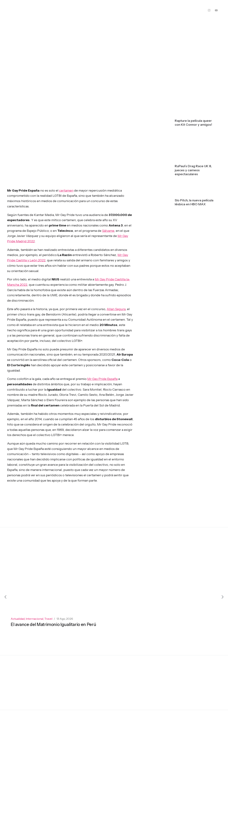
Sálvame (108, 231)
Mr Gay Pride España (102, 379)
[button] (5, 597)
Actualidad (18, 618)
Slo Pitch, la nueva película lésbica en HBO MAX (194, 202)
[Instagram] (209, 10)
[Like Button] (123, 647)
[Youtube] (216, 10)
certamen (66, 190)
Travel (48, 618)
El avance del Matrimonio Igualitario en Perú (53, 624)
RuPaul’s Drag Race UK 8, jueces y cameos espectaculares (193, 170)
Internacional (34, 618)
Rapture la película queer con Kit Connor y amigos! (193, 123)
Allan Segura (116, 309)
